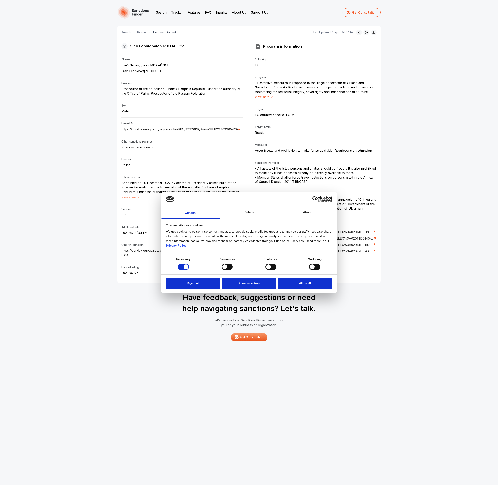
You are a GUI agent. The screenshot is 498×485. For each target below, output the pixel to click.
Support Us (259, 12)
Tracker (177, 12)
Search (161, 12)
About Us (239, 12)
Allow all (305, 283)
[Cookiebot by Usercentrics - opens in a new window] (315, 199)
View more (128, 197)
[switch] (227, 267)
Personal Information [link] (166, 32)
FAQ (208, 12)
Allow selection (249, 283)
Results (141, 32)
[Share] (359, 32)
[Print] (366, 32)
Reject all (193, 283)
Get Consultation (364, 12)
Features (194, 12)
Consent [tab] (190, 212)
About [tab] (307, 212)
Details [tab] (249, 212)
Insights (221, 12)
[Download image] (374, 32)
